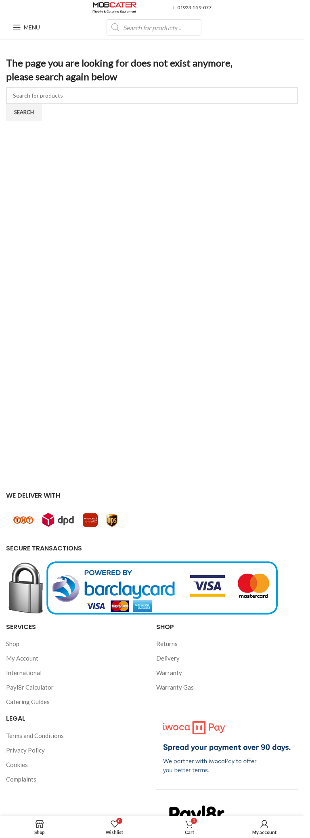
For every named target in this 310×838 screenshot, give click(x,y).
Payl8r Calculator (30, 687)
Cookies (17, 764)
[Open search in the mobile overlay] (154, 27)
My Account (22, 658)
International (24, 672)
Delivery (168, 658)
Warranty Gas (175, 687)
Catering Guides (28, 701)
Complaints (21, 779)
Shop (12, 643)
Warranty (169, 672)
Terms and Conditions (35, 735)
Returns (167, 643)
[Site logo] (114, 6)
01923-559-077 (194, 7)
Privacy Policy (25, 750)
